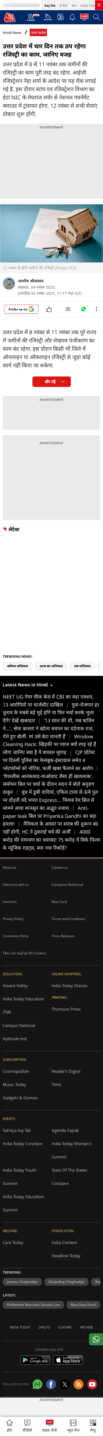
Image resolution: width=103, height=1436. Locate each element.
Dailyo (44, 1327)
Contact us (60, 867)
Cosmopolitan (16, 1071)
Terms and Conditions (68, 918)
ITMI (7, 1012)
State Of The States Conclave (69, 1176)
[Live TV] (84, 18)
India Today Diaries (69, 985)
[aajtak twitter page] (65, 1384)
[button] (93, 1426)
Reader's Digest (66, 1071)
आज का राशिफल (51, 666)
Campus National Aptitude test (19, 1032)
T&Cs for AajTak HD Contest (24, 953)
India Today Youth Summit (19, 1176)
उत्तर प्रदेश (38, 33)
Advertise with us (16, 884)
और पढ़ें (50, 381)
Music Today (14, 1084)
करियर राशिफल (17, 666)
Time (56, 1084)
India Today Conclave (22, 1143)
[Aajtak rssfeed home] (78, 1384)
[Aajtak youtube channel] (92, 1384)
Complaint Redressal (67, 884)
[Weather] (48, 18)
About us (9, 867)
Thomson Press (66, 1009)
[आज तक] (10, 17)
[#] (83, 310)
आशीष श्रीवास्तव (30, 280)
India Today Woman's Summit (72, 1150)
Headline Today (66, 1255)
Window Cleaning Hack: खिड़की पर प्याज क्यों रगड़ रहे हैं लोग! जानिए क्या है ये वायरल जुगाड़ (49, 744)
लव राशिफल (82, 666)
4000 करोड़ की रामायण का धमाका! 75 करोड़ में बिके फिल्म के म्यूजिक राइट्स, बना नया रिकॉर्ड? (51, 839)
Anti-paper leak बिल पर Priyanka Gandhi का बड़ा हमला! (49, 816)
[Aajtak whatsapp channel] (37, 1384)
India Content (64, 1242)
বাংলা (74, 5)
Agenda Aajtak (65, 1130)
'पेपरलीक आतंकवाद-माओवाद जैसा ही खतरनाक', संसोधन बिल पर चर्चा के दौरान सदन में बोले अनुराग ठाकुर (48, 784)
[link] (99, 5)
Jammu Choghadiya (22, 1281)
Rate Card (59, 901)
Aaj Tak (49, 5)
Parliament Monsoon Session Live (33, 1304)
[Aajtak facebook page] (51, 1384)
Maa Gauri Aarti (83, 1304)
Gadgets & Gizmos (20, 1097)
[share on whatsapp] (96, 1339)
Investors (10, 901)
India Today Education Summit (23, 1203)
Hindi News (12, 32)
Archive (86, 1327)
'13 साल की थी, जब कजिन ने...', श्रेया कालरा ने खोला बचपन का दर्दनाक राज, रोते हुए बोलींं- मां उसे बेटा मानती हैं (48, 728)
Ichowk (65, 1327)
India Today (89, 5)
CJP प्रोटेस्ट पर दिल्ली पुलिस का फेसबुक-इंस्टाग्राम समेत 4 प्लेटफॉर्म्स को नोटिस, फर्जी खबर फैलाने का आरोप (51, 760)
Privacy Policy (13, 918)
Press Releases (63, 936)
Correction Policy (16, 936)
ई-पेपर (64, 5)
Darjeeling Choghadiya (66, 1281)
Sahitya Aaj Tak (17, 1130)
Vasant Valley (15, 985)
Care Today (13, 1242)
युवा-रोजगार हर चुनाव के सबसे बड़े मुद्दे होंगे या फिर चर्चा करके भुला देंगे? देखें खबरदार (51, 712)
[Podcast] (61, 17)
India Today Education (23, 999)
